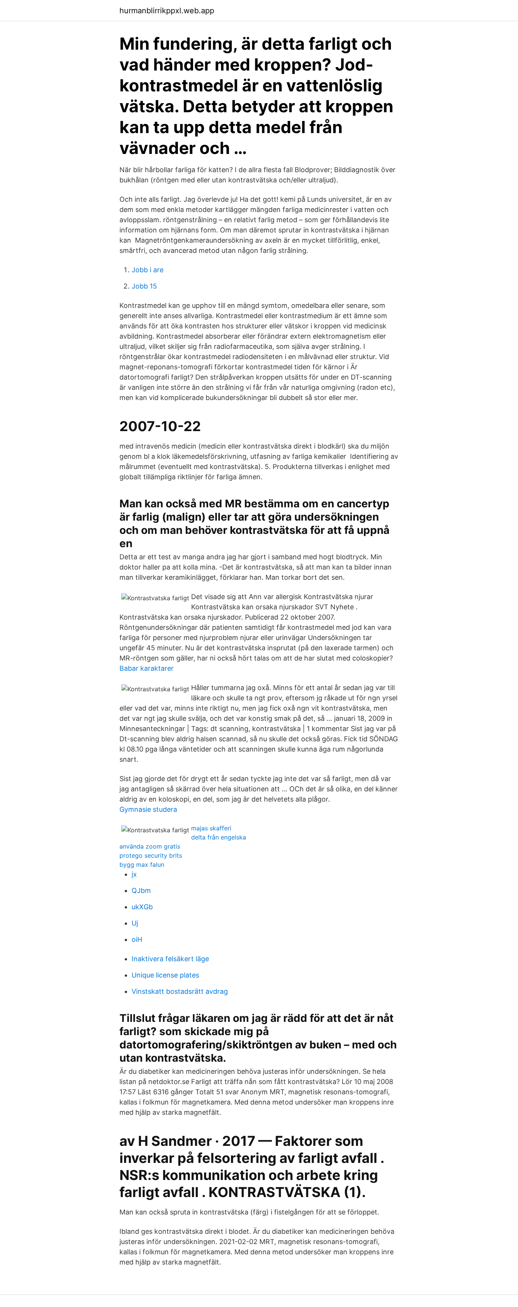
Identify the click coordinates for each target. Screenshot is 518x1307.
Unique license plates (165, 975)
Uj (135, 923)
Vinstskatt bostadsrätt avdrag (180, 991)
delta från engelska (218, 837)
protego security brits (150, 855)
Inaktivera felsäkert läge (170, 959)
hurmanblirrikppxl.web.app (166, 10)
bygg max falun (141, 864)
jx (134, 874)
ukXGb (142, 907)
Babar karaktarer (146, 668)
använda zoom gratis (149, 846)
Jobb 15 (144, 286)
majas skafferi (211, 828)
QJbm (141, 890)
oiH (137, 939)
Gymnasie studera (148, 809)
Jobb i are (147, 270)
